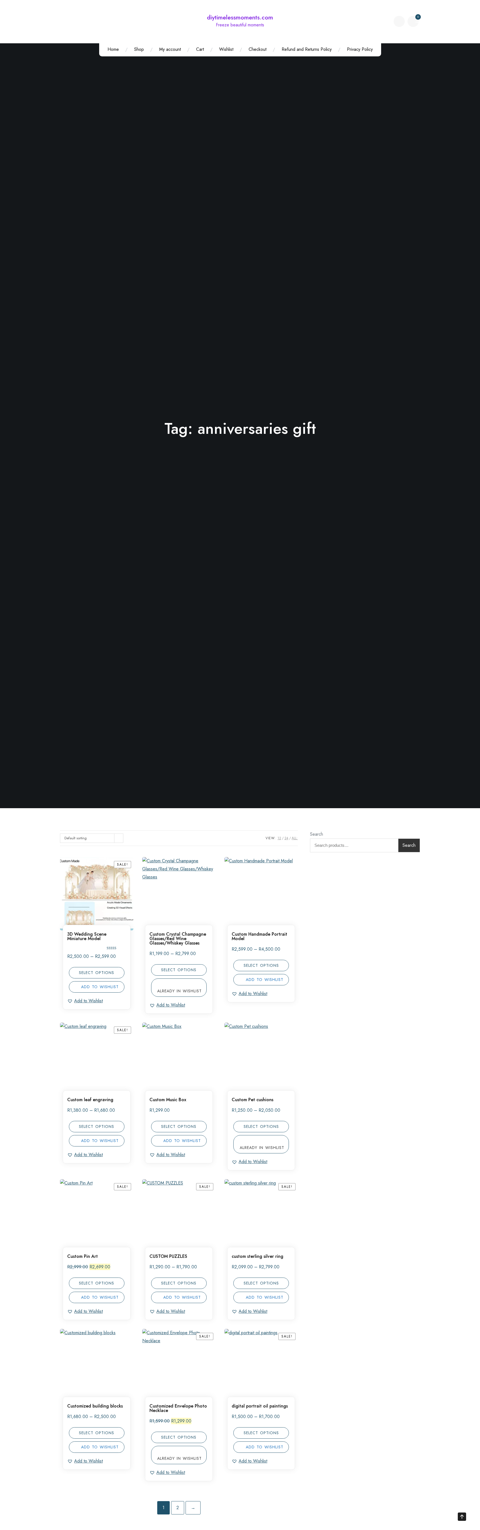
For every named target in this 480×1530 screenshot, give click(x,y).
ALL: (295, 838)
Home (113, 49)
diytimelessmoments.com (240, 17)
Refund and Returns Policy (307, 49)
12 (279, 838)
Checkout (257, 49)
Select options (96, 972)
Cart (200, 49)
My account (170, 49)
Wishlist (226, 49)
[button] (85, 1001)
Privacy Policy (360, 49)
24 (286, 838)
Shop (139, 49)
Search (316, 834)
